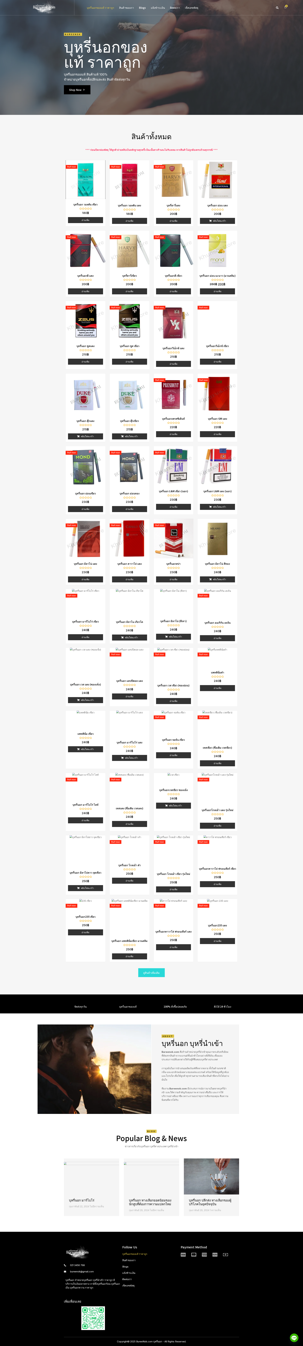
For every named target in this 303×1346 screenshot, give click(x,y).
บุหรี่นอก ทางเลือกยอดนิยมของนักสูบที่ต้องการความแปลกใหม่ (150, 1202)
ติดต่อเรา (175, 7)
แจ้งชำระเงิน (158, 7)
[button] (277, 8)
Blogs (142, 7)
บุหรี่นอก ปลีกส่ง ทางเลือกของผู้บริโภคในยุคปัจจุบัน (210, 1202)
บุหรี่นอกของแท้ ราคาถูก (100, 7)
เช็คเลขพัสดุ (191, 7)
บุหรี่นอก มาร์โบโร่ (81, 1200)
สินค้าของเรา (126, 7)
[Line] (294, 1338)
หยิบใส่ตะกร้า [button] (219, 220)
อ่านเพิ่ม (85, 220)
